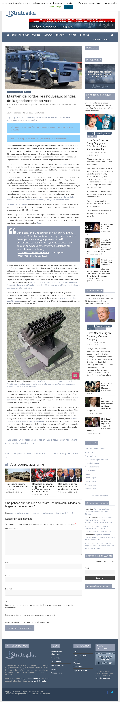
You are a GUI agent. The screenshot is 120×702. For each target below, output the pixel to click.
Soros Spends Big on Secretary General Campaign (99, 336)
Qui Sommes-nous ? (20, 35)
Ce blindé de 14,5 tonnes (17, 204)
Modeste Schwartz (92, 467)
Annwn (87, 526)
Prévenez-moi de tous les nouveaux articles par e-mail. (27, 622)
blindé (54, 105)
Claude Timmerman (92, 474)
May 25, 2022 (40, 255)
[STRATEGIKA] (20, 651)
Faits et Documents (80, 655)
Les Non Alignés (57, 665)
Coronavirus (92, 136)
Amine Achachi (90, 485)
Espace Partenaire (80, 670)
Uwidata (76, 663)
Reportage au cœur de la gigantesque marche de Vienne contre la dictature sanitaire (43, 488)
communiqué (62, 164)
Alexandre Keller (91, 489)
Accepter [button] (69, 7)
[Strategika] (8, 35)
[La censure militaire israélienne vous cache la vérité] (17, 470)
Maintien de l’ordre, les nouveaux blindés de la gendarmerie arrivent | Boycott (41, 513)
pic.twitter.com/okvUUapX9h (33, 252)
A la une (10, 92)
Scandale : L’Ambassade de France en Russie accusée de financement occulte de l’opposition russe (41, 441)
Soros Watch (100, 329)
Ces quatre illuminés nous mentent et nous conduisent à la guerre (68, 486)
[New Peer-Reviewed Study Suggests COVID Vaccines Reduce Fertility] (100, 115)
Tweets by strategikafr (99, 496)
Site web (8, 589)
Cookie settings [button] (55, 7)
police (74, 105)
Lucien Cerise (90, 470)
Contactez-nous (101, 40)
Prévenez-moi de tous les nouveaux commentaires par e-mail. (30, 615)
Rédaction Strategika (27, 105)
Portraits (60, 35)
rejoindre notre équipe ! (104, 678)
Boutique (84, 35)
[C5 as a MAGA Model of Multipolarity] (92, 382)
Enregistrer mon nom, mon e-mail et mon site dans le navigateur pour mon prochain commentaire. (39, 606)
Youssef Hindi (90, 452)
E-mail (8, 575)
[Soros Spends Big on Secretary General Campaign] (100, 308)
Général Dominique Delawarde (96, 459)
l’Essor (38, 223)
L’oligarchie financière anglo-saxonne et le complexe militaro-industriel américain (100, 537)
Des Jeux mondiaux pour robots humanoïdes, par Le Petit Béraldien (99, 511)
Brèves (27, 92)
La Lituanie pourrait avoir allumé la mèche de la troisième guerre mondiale (43, 455)
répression (10, 108)
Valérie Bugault (90, 478)
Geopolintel (55, 658)
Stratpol (54, 669)
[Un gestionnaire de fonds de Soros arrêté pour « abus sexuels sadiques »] (92, 398)
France (59, 105)
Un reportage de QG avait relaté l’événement (54, 200)
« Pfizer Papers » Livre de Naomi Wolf (107, 226)
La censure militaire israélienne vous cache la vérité (17, 486)
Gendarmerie (66, 105)
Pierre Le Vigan (90, 456)
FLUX (75, 651)
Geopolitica (77, 667)
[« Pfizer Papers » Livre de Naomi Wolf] (92, 223)
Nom (8, 562)
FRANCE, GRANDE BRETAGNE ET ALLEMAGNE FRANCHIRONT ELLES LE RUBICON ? (99, 520)
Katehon (76, 659)
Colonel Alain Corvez (93, 463)
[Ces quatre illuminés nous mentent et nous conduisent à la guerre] (69, 470)
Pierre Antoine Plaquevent (95, 449)
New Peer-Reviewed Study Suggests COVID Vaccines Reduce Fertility (98, 145)
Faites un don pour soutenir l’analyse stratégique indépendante (38, 139)
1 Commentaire (42, 105)
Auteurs (72, 35)
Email (87, 568)
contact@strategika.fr (39, 681)
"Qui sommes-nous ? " (32, 678)
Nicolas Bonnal (90, 481)
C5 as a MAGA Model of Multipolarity (106, 386)
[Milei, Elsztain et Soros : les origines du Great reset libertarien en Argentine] (92, 418)
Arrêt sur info (56, 661)
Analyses (36, 35)
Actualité (49, 35)
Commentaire (11, 528)
